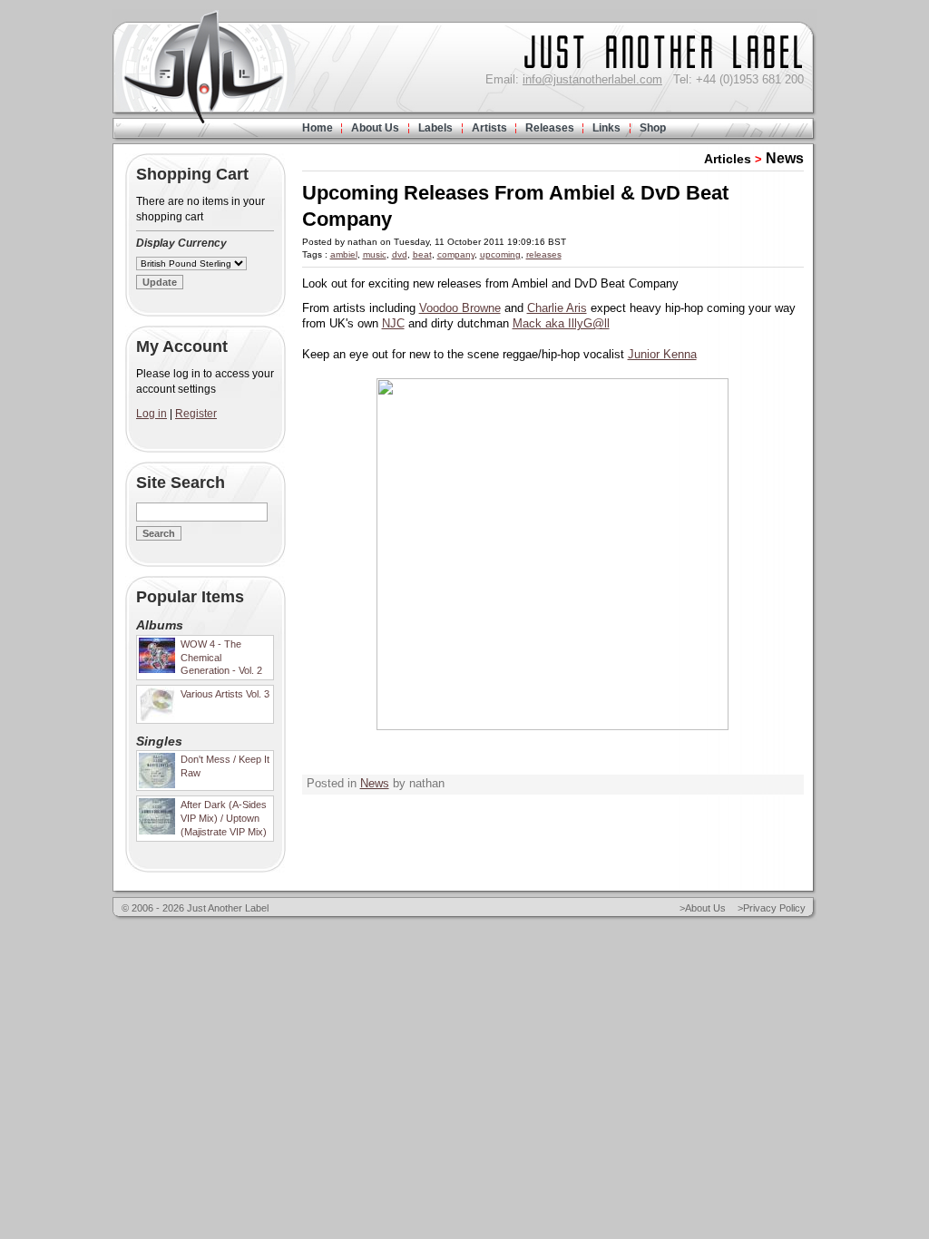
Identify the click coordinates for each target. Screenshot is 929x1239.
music (374, 254)
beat (422, 254)
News (785, 158)
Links (606, 128)
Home (317, 128)
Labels (435, 128)
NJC (393, 323)
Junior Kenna (662, 354)
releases (544, 254)
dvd (399, 254)
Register (196, 413)
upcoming (500, 254)
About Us (375, 128)
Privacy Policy (774, 907)
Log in (151, 413)
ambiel (343, 254)
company (455, 254)
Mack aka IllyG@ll (561, 323)
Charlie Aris (557, 308)
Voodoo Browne (460, 308)
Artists (489, 128)
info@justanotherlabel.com (592, 79)
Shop (653, 128)
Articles (727, 158)
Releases (549, 128)
